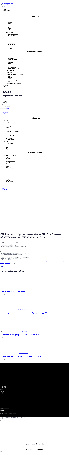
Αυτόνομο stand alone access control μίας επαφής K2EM (25, 313)
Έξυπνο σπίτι (9, 72)
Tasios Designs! (9, 413)
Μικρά (45, 261)
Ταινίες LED (10, 55)
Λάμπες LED (10, 60)
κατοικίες (2, 263)
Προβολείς (10, 63)
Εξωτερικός (8, 40)
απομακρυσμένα (61, 261)
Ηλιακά (7, 148)
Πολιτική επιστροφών (6, 394)
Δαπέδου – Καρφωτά (12, 44)
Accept (2, 418)
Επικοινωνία (6, 88)
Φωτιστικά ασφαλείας (12, 80)
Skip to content (5, 4)
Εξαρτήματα (10, 62)
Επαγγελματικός (9, 32)
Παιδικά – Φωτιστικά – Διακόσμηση (15, 29)
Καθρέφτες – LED (11, 77)
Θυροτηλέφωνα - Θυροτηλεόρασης (32, 261)
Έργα (5, 86)
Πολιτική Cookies (5, 392)
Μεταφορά (42, 261)
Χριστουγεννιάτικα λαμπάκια (13, 68)
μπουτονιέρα (7, 263)
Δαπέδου (7, 127)
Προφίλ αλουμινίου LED (12, 59)
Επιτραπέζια (10, 24)
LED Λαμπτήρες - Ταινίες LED (12, 53)
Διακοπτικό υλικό (10, 70)
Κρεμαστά (10, 22)
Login (5, 102)
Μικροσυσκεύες (11, 81)
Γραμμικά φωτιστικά (12, 37)
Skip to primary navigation (7, 3)
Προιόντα (4, 385)
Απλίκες (9, 23)
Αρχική (5, 9)
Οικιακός (6, 120)
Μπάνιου (9, 28)
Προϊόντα (4, 113)
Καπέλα (9, 64)
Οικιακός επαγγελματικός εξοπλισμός (14, 74)
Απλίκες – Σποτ (11, 43)
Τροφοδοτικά (10, 57)
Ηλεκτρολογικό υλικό (20, 261)
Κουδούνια (10, 78)
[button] (2, 99)
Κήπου (9, 45)
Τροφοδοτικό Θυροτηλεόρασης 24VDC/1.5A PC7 (21, 356)
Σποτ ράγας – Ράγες (12, 35)
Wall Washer (10, 48)
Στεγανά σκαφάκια (11, 36)
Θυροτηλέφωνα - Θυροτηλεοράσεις (14, 83)
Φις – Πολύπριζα (11, 65)
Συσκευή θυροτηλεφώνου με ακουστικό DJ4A (20, 334)
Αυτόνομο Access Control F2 (13, 291)
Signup (5, 101)
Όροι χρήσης (4, 391)
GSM (55, 261)
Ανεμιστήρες (10, 76)
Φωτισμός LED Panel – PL (13, 34)
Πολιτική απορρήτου (6, 393)
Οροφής (9, 20)
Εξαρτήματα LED (11, 58)
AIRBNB (52, 261)
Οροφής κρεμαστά (11, 41)
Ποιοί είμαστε (7, 10)
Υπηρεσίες (6, 85)
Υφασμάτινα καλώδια (12, 67)
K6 (57, 261)
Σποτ (9, 27)
